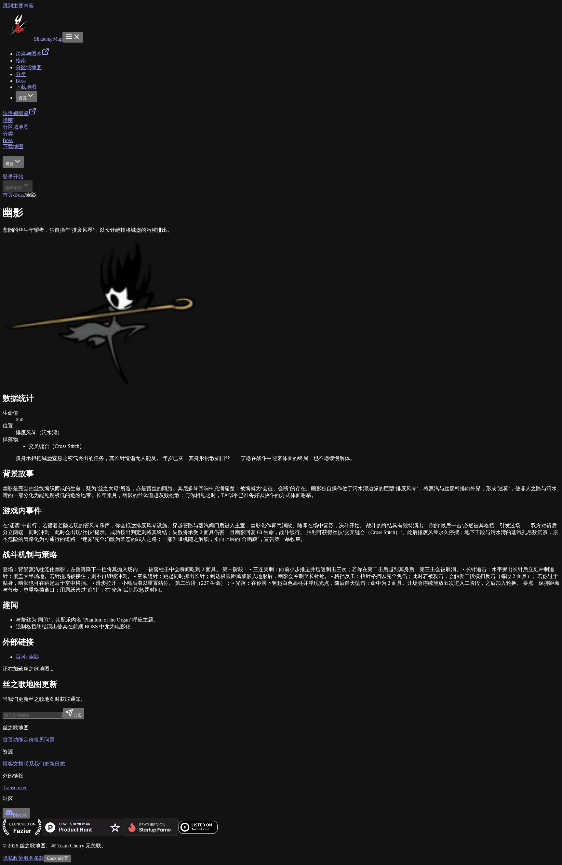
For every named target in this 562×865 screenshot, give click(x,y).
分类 (8, 134)
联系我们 (33, 764)
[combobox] (18, 186)
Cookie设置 (57, 858)
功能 (18, 739)
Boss (8, 140)
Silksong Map (48, 39)
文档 (18, 764)
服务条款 (33, 858)
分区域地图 (16, 127)
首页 (8, 195)
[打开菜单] (72, 37)
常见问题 (44, 739)
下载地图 (13, 146)
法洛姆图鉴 (16, 113)
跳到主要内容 (18, 5)
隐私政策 (13, 858)
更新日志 (54, 764)
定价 (28, 739)
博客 (8, 764)
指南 (8, 120)
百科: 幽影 (27, 657)
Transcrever (15, 787)
